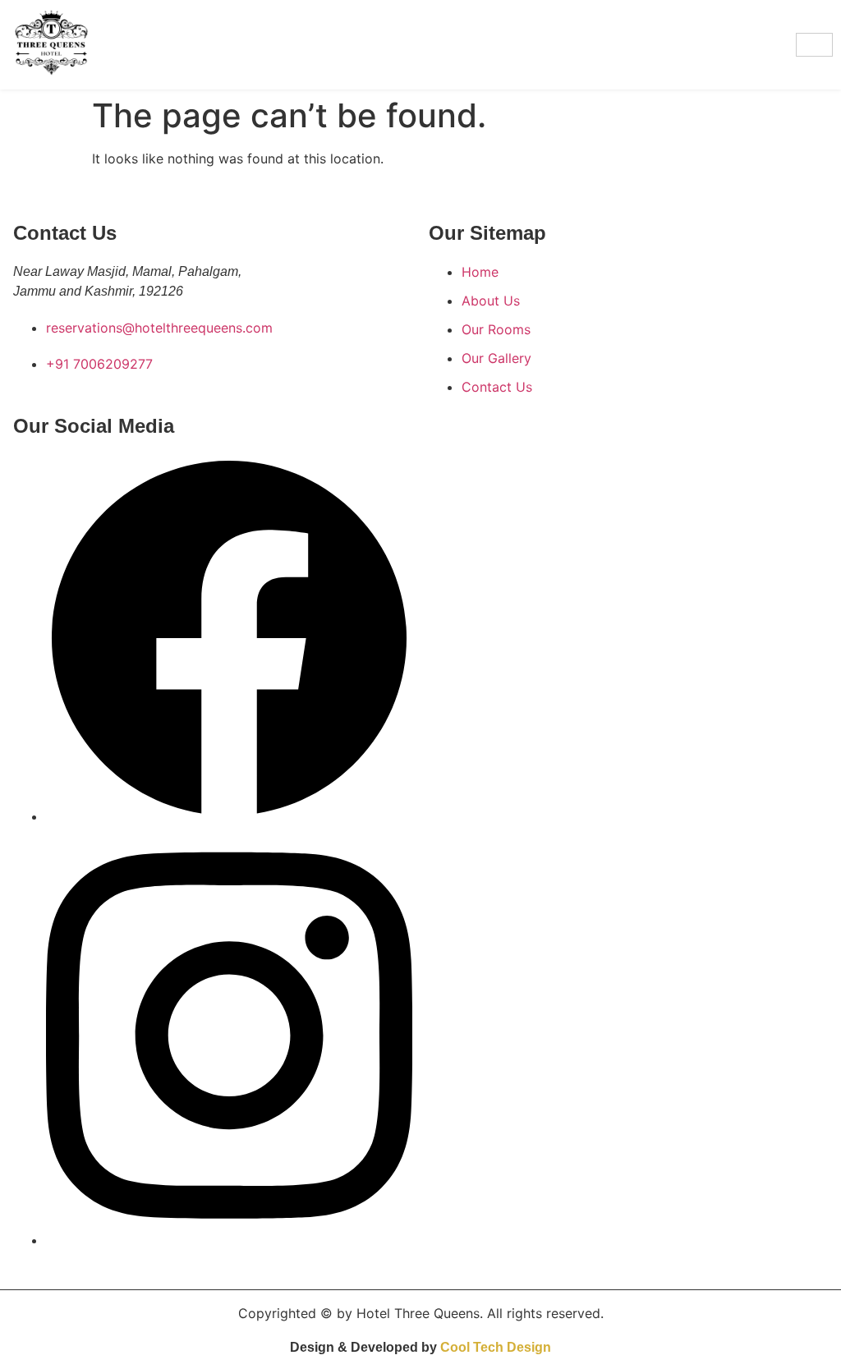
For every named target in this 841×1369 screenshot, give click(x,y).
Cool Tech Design (495, 1347)
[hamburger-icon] (814, 45)
